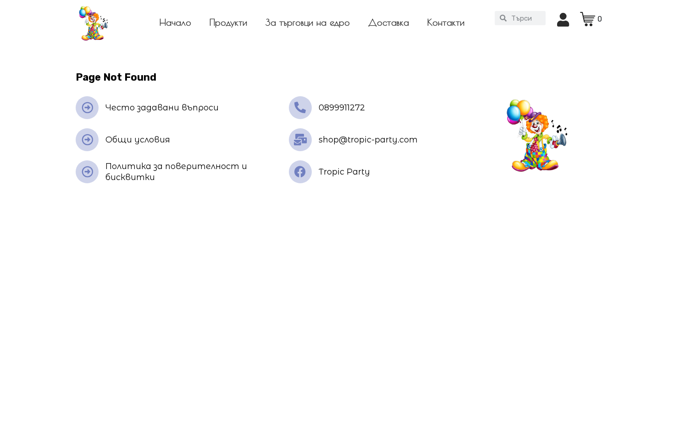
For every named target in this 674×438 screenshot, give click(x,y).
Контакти (445, 22)
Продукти (228, 22)
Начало (175, 22)
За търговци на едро (307, 22)
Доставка (388, 22)
